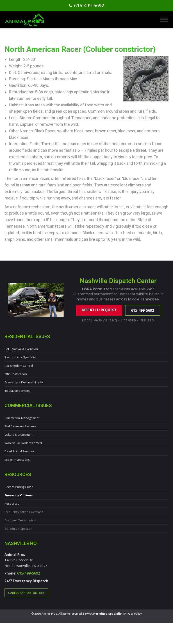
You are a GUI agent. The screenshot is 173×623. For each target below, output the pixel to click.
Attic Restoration (16, 374)
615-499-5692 (89, 5)
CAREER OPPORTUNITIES (26, 593)
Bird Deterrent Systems (20, 426)
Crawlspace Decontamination (25, 382)
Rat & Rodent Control (19, 366)
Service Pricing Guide (19, 487)
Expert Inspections (17, 460)
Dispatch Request (99, 309)
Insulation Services (17, 391)
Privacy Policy (133, 613)
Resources (12, 504)
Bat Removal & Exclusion (21, 349)
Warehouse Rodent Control (23, 443)
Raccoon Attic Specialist (20, 357)
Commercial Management (22, 418)
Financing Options (19, 495)
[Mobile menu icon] (163, 19)
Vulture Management (19, 435)
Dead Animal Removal (19, 451)
